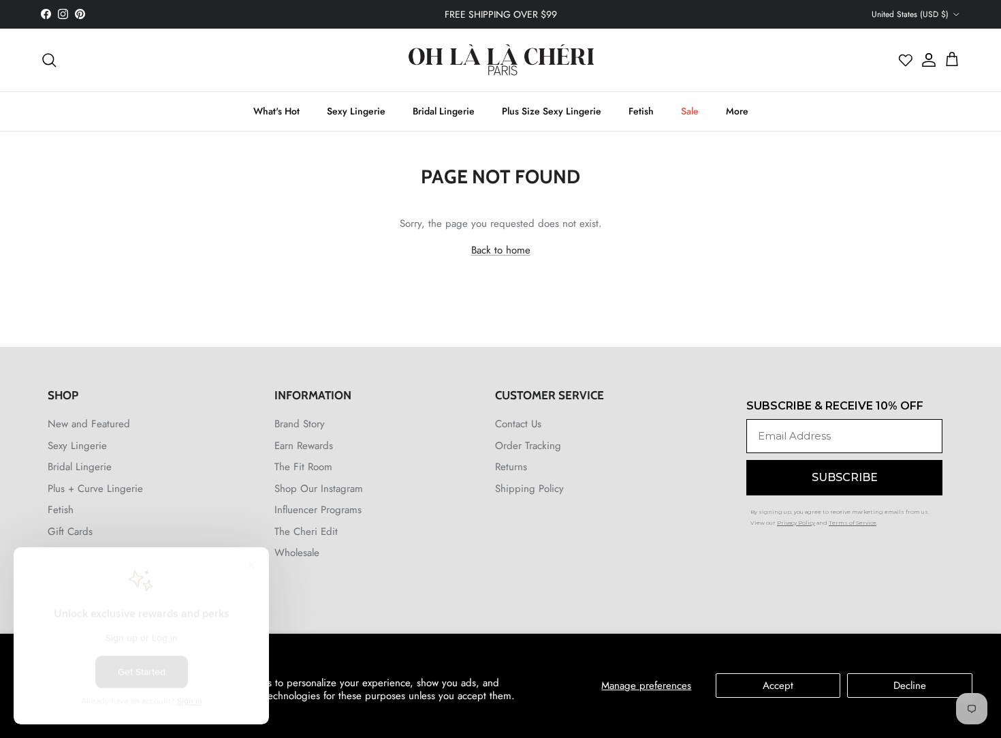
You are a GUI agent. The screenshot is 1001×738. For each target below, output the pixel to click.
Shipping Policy (529, 488)
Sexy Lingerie (356, 111)
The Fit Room (303, 466)
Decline (909, 685)
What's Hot (276, 111)
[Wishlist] (905, 60)
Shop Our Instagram (318, 488)
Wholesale (296, 552)
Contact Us (518, 423)
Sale (690, 111)
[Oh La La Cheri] (500, 60)
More (737, 111)
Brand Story (299, 423)
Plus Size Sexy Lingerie (551, 111)
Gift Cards (70, 531)
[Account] (925, 60)
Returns (511, 466)
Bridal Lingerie (444, 111)
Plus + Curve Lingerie (95, 488)
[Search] (49, 60)
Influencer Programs (318, 509)
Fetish (641, 111)
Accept (778, 685)
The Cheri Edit (306, 531)
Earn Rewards (303, 445)
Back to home (500, 250)
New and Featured (89, 423)
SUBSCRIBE (845, 477)
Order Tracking (528, 445)
